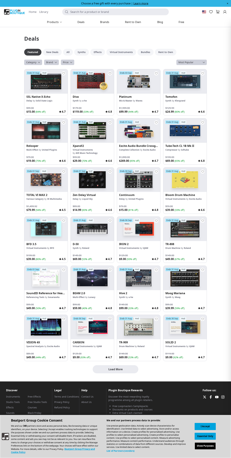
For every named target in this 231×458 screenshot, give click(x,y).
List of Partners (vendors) (120, 450)
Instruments (13, 396)
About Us (86, 402)
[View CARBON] (92, 327)
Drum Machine (172, 248)
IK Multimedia (54, 198)
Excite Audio (149, 149)
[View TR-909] (138, 327)
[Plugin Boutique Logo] (14, 12)
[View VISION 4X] (46, 327)
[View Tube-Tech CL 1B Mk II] (185, 130)
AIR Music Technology (87, 153)
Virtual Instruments (83, 149)
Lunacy (91, 297)
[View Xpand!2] (92, 130)
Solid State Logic (44, 100)
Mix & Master (125, 100)
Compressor (171, 149)
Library (43, 12)
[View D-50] (92, 229)
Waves (139, 100)
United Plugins (49, 149)
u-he (84, 100)
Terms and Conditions (66, 396)
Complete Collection (129, 149)
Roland (85, 248)
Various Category (35, 198)
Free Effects (34, 396)
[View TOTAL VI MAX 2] (46, 180)
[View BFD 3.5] (46, 229)
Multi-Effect (32, 149)
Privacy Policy (61, 402)
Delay (29, 100)
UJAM (145, 248)
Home (33, 12)
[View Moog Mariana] (185, 278)
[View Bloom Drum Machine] (185, 180)
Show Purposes (205, 445)
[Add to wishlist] (63, 73)
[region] (115, 436)
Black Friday (34, 412)
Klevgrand (180, 100)
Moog (177, 297)
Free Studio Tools (37, 402)
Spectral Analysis (35, 346)
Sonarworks (54, 297)
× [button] (227, 3)
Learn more (140, 3)
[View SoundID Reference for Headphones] (46, 278)
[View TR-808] (185, 229)
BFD (52, 248)
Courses (32, 407)
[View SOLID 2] (185, 327)
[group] (46, 92)
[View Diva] (92, 81)
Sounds (10, 412)
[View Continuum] (138, 180)
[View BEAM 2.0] (92, 278)
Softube (185, 149)
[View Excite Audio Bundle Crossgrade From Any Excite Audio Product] (138, 130)
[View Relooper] (46, 130)
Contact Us (87, 396)
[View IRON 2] (138, 229)
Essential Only (205, 436)
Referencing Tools (35, 297)
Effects (10, 407)
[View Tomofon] (185, 81)
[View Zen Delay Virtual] (92, 180)
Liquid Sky (87, 198)
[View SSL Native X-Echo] (46, 81)
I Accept (205, 426)
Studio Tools (13, 402)
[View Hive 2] (138, 278)
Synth (76, 100)
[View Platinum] (138, 81)
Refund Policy (62, 407)
